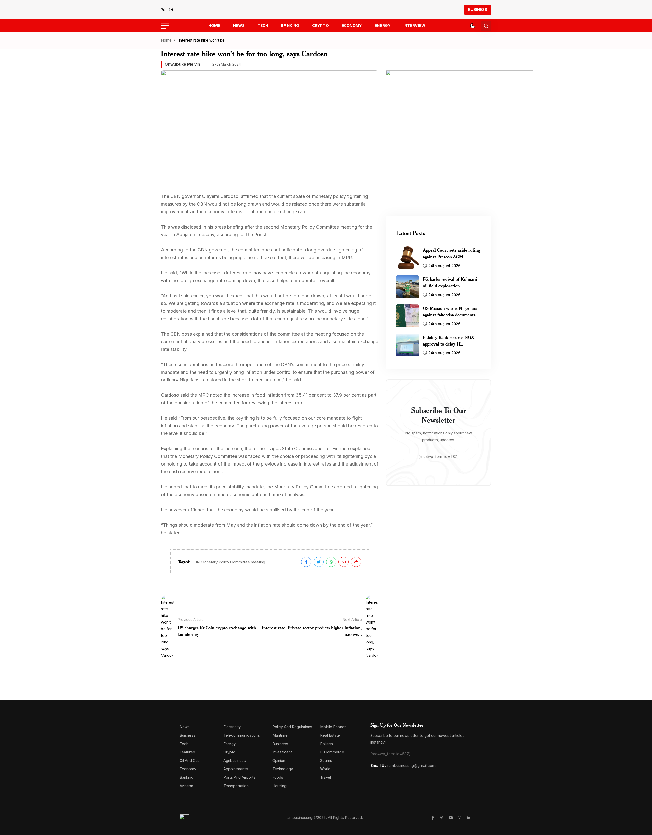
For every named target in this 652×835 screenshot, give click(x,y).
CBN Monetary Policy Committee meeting (228, 562)
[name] (164, 9)
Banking (290, 25)
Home (214, 25)
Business (477, 9)
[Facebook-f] (433, 818)
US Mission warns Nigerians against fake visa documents (450, 311)
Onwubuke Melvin (182, 64)
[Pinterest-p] (442, 818)
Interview (414, 25)
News (239, 25)
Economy (352, 25)
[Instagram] (459, 818)
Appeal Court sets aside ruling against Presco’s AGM (451, 253)
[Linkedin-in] (468, 818)
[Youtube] (451, 818)
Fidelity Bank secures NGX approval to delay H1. (448, 340)
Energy (383, 25)
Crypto (320, 25)
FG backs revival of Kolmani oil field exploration (450, 282)
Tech (262, 25)
